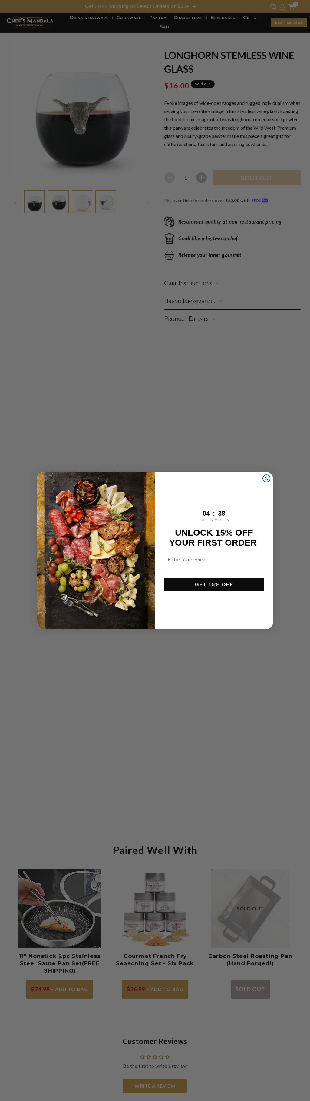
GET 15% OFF (214, 584)
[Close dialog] (266, 478)
